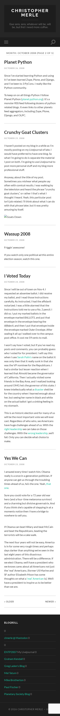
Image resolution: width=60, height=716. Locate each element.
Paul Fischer (11, 687)
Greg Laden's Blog (14, 665)
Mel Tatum (10, 673)
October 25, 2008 (14, 138)
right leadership (13, 429)
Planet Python (18, 62)
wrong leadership (38, 433)
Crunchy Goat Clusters (26, 132)
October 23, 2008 (14, 464)
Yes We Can (15, 458)
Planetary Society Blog (17, 694)
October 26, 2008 (14, 68)
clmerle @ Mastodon (16, 637)
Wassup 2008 (17, 234)
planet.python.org (32, 99)
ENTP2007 (10, 652)
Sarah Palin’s (24, 357)
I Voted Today (17, 276)
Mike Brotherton (14, 680)
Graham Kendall (13, 658)
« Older (9, 601)
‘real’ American (35, 578)
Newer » (50, 601)
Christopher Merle (30, 12)
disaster (39, 389)
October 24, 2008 (14, 282)
